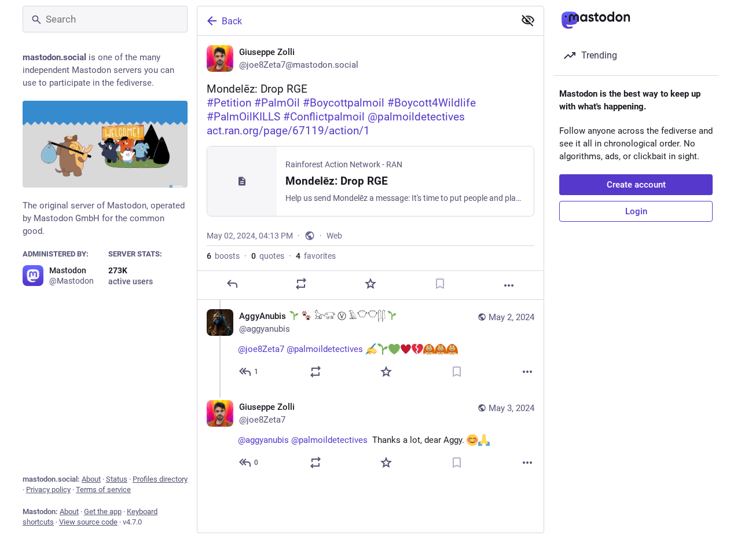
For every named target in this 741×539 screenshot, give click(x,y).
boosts (223, 256)
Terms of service (103, 489)
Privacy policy (48, 489)
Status (116, 479)
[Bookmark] (440, 284)
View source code (88, 522)
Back (232, 21)
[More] (509, 285)
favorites (316, 256)
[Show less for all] (528, 20)
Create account (636, 184)
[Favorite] (370, 284)
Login (636, 211)
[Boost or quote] (301, 284)
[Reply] (232, 284)
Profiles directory (160, 479)
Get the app (103, 511)
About (91, 479)
